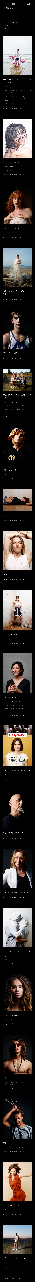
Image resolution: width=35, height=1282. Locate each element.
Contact (6, 31)
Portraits (6, 21)
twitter (22, 108)
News (4, 17)
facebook (15, 108)
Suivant (17, 1278)
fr (3, 13)
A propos (6, 28)
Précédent (6, 1278)
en (6, 13)
